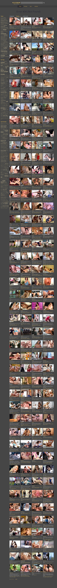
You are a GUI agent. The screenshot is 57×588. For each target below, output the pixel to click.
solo (1, 113)
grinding (16, 127)
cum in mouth (45, 115)
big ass (7, 66)
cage (39, 53)
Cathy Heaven (6, 146)
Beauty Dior (3, 140)
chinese (25, 52)
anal (1, 63)
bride (11, 350)
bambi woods (12, 464)
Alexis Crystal (4, 125)
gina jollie (28, 439)
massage (2, 99)
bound (48, 52)
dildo (6, 82)
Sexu (4, 45)
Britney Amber (3, 143)
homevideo (4, 93)
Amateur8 (3, 20)
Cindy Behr (6, 149)
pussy (4, 109)
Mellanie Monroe (5, 177)
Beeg (2, 22)
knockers (2, 96)
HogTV (2, 31)
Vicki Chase (2, 208)
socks (46, 213)
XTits (6, 54)
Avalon (5, 139)
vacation (18, 237)
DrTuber (2, 24)
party (33, 226)
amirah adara (12, 176)
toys (8, 116)
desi (29, 362)
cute (5, 81)
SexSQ (33, 75)
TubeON (2, 49)
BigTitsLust (5, 22)
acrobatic (34, 337)
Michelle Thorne (3, 178)
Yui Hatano (5, 208)
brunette (3, 74)
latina (4, 96)
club (18, 53)
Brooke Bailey (5, 144)
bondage (2, 72)
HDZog (5, 30)
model (29, 52)
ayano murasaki (16, 513)
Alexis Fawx (3, 127)
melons (5, 101)
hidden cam (50, 463)
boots (52, 176)
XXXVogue (3, 56)
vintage (5, 117)
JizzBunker (3, 33)
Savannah (3, 195)
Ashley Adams (3, 136)
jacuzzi (39, 89)
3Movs (4, 17)
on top (30, 388)
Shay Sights (4, 198)
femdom (2, 87)
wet (4, 118)
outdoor (3, 106)
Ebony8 (5, 24)
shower (44, 213)
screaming (44, 288)
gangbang (4, 89)
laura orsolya (33, 176)
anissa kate (39, 337)
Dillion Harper (2, 153)
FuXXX (6, 27)
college (2, 76)
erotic (36, 188)
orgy (1, 106)
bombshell (22, 439)
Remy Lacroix (3, 188)
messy (48, 237)
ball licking (23, 175)
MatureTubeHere (4, 37)
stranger (33, 363)
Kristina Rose (2, 168)
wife (8, 118)
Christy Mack (2, 149)
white (6, 118)
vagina (44, 301)
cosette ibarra (16, 212)
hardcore (3, 92)
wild (1, 119)
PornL (4, 42)
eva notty (18, 374)
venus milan (28, 351)
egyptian (22, 90)
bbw (7, 65)
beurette (44, 140)
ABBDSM (2, 18)
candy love (34, 78)
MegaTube (3, 38)
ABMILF (2, 19)
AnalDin (6, 20)
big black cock (13, 64)
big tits (2, 70)
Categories (12, 16)
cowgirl (7, 77)
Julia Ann (6, 163)
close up (7, 75)
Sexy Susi (4, 196)
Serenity (2, 196)
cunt (1, 81)
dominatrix (12, 439)
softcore (7, 112)
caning (50, 52)
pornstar (3, 108)
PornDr (4, 40)
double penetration (37, 225)
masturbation (3, 100)
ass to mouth (25, 526)
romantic (17, 139)
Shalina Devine (4, 197)
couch (49, 188)
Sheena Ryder (3, 199)
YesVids (2, 57)
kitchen (33, 102)
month (24, 16)
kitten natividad (45, 476)
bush (16, 464)
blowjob (6, 71)
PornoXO (2, 43)
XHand (7, 53)
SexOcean (6, 44)
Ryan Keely (5, 191)
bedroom (37, 411)
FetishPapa (3, 26)
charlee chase (17, 324)
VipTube (2, 52)
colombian (34, 362)
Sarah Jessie (4, 193)
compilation (4, 76)
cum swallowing (45, 451)
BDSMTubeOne (3, 21)
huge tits (2, 94)
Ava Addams (5, 138)
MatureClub (3, 36)
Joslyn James (2, 163)
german (7, 89)
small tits (4, 112)
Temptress (6, 204)
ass (6, 63)
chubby (4, 75)
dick (4, 82)
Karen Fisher (5, 165)
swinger (37, 226)
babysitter (12, 499)
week (27, 16)
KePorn (44, 137)
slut (1, 112)
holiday (27, 90)
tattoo (2, 115)
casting (6, 74)
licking (5, 97)
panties (6, 106)
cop (51, 462)
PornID (33, 260)
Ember (6, 153)
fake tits (4, 85)
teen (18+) (5, 115)
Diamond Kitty (5, 152)
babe (2, 65)
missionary (3, 102)
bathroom (12, 77)
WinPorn (4, 53)
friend (7, 88)
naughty (2, 104)
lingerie (2, 98)
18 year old (2, 61)
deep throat (17, 41)
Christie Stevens (5, 148)
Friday (1, 155)
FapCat (5, 25)
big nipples (18, 113)
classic (14, 350)
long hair (4, 98)
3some (5, 61)
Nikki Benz (5, 183)
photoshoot (23, 53)
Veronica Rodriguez (5, 207)
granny (21, 513)
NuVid (2, 39)
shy (40, 451)
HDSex (4, 29)
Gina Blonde (3, 156)
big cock (29, 29)
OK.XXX (5, 39)
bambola (15, 426)
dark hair (29, 114)
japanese (33, 238)
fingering (2, 88)
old (2, 105)
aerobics (34, 139)
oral (4, 105)
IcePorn (2, 32)
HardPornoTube (3, 28)
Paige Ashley (6, 184)
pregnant (11, 65)
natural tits (4, 103)
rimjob (7, 110)
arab (25, 64)
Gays (31, 6)
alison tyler (34, 27)
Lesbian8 (5, 34)
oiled (1, 105)
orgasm (6, 105)
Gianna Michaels (5, 155)
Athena (3, 137)
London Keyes (5, 172)
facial (1, 85)
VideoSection (4, 51)
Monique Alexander (3, 179)
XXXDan (3, 55)
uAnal (7, 49)
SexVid (33, 548)
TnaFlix (5, 48)
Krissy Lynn (6, 167)
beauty (4, 66)
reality (7, 109)
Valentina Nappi (5, 205)
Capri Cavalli (3, 145)
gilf (28, 287)
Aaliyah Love (3, 123)
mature (2, 101)
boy (27, 164)
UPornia (11, 473)
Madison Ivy (2, 173)
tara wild (24, 300)
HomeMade (5, 31)
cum (40, 65)
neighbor (51, 163)
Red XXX (6, 187)
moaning (6, 102)
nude (6, 104)
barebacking (5, 65)
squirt (3, 113)
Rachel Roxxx (5, 186)
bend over (23, 139)
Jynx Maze (2, 164)
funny (1, 89)
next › (16, 579)
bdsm (1, 66)
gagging (47, 53)
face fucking (51, 65)
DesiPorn (6, 23)
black (5, 70)
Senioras (2, 44)
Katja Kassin (5, 166)
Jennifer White (3, 161)
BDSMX (7, 21)
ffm (17, 537)
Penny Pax (2, 185)
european (2, 84)
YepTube (7, 56)
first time (38, 500)
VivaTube (5, 52)
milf (7, 101)
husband (48, 163)
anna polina (12, 212)
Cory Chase (3, 150)
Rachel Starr (3, 187)
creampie (2, 78)
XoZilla (3, 54)
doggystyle (3, 83)
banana (26, 276)
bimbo (36, 387)
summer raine (49, 275)
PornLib (22, 51)
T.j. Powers (5, 203)
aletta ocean (37, 386)
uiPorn (33, 385)
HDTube (2, 30)
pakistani (25, 363)
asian (4, 63)
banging (11, 289)
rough (19, 139)
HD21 (2, 29)
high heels (33, 152)
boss (23, 374)
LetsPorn (44, 198)
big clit (15, 113)
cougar (10, 325)
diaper (45, 250)
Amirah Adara (5, 129)
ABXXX (5, 19)
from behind (35, 275)
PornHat (5, 41)
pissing (52, 300)
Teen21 (2, 48)
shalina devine (25, 251)
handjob (4, 91)
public (2, 109)
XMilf (1, 54)
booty (4, 72)
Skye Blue (4, 200)
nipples (4, 104)
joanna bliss (40, 175)
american (6, 62)
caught (46, 41)
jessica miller (26, 562)
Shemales (36, 6)
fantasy (6, 85)
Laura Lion (5, 169)
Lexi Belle (3, 170)
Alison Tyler (3, 128)
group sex (5, 90)
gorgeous (40, 151)
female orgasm (4, 86)
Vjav (1, 53)
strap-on (45, 412)
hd (5, 92)
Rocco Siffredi (3, 190)
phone (44, 350)
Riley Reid (5, 189)
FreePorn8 (3, 27)
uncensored (2, 117)
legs (6, 96)
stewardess (24, 338)
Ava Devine (2, 139)
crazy (14, 300)
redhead (2, 110)
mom (2, 103)
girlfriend (2, 90)
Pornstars (25, 6)
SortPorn (6, 46)
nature (8, 103)
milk (32, 114)
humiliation (11, 500)
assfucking (5, 64)
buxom (44, 41)
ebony (50, 501)
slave (23, 65)
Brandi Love (3, 141)
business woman (40, 126)
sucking (5, 114)
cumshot (2, 80)
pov (6, 108)
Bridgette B (5, 142)
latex (48, 53)
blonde (2, 71)
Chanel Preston (4, 147)
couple (37, 78)
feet (1, 86)
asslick (45, 200)
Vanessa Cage (3, 206)
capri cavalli (44, 264)
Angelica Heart (6, 132)
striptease (2, 114)
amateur (3, 62)
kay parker (14, 188)
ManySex (6, 35)
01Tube (2, 17)
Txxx (5, 49)
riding (4, 110)
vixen (25, 374)
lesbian (2, 97)
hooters (8, 93)
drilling (10, 413)
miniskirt (36, 152)
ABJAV (5, 18)
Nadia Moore (3, 181)
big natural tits (5, 69)
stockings (6, 113)
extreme (28, 238)
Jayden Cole (5, 159)
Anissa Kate (5, 134)
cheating (2, 75)
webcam (2, 118)
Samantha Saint (3, 192)
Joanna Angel (5, 162)
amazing (12, 312)
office (10, 128)
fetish (4, 87)
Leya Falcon (5, 171)
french (5, 88)
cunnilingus (6, 80)
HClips (7, 28)
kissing (7, 95)
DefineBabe (2, 23)
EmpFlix (2, 25)
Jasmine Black (3, 158)
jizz (1, 95)
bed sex (26, 126)
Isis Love (5, 157)
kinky (18, 127)
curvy (3, 81)
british (3, 73)
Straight (20, 6)
